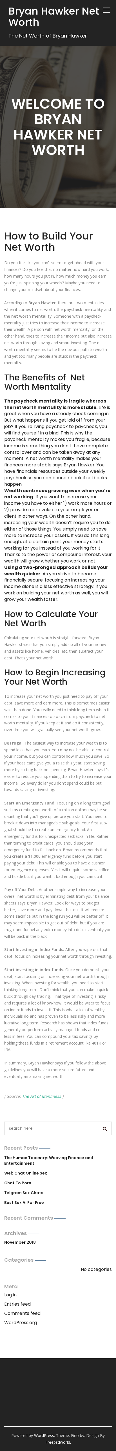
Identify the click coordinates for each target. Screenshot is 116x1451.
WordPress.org (20, 1322)
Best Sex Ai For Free (24, 1202)
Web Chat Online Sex (25, 1173)
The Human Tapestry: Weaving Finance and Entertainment (48, 1160)
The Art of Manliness (41, 1096)
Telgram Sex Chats (23, 1193)
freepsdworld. (58, 1442)
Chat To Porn (17, 1183)
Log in (10, 1295)
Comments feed (22, 1313)
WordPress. (44, 1435)
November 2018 (20, 1242)
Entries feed (17, 1304)
